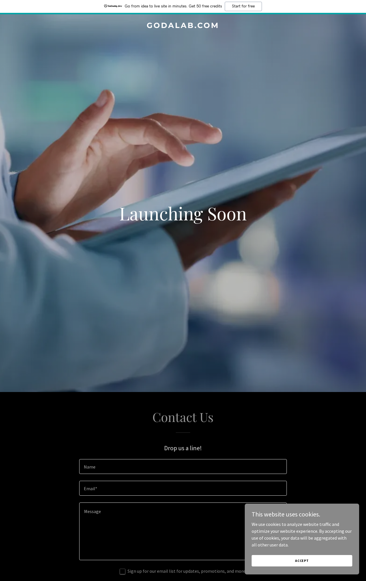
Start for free (243, 6)
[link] (183, 26)
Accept (302, 560)
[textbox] (183, 466)
